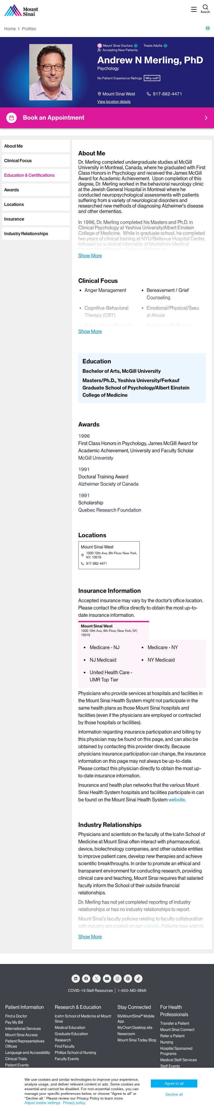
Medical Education (70, 1027)
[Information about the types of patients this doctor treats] (165, 46)
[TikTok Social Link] (138, 978)
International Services (23, 1028)
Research (63, 1040)
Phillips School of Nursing (75, 1052)
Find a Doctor (16, 1016)
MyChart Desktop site (134, 1027)
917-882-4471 (167, 93)
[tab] (36, 146)
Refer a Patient (172, 1036)
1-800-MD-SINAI (131, 990)
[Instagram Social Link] (117, 978)
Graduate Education (71, 1033)
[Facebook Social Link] (86, 978)
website (177, 800)
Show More (90, 255)
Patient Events (17, 1065)
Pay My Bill (14, 1022)
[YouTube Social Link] (107, 978)
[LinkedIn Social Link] (76, 978)
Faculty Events (67, 1059)
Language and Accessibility (27, 1052)
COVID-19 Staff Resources (90, 990)
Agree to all (174, 1083)
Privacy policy (74, 1103)
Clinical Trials (16, 1059)
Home (10, 28)
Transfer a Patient (174, 1023)
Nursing (166, 1042)
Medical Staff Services (178, 1060)
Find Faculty (65, 1046)
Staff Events (170, 1066)
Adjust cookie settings (42, 1103)
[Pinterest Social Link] (128, 978)
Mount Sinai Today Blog (136, 1040)
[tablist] (35, 188)
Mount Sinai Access (21, 1035)
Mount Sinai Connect (177, 1029)
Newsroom (126, 1033)
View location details (113, 101)
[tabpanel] (142, 204)
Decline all (174, 1094)
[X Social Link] (96, 978)
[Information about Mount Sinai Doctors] (136, 46)
